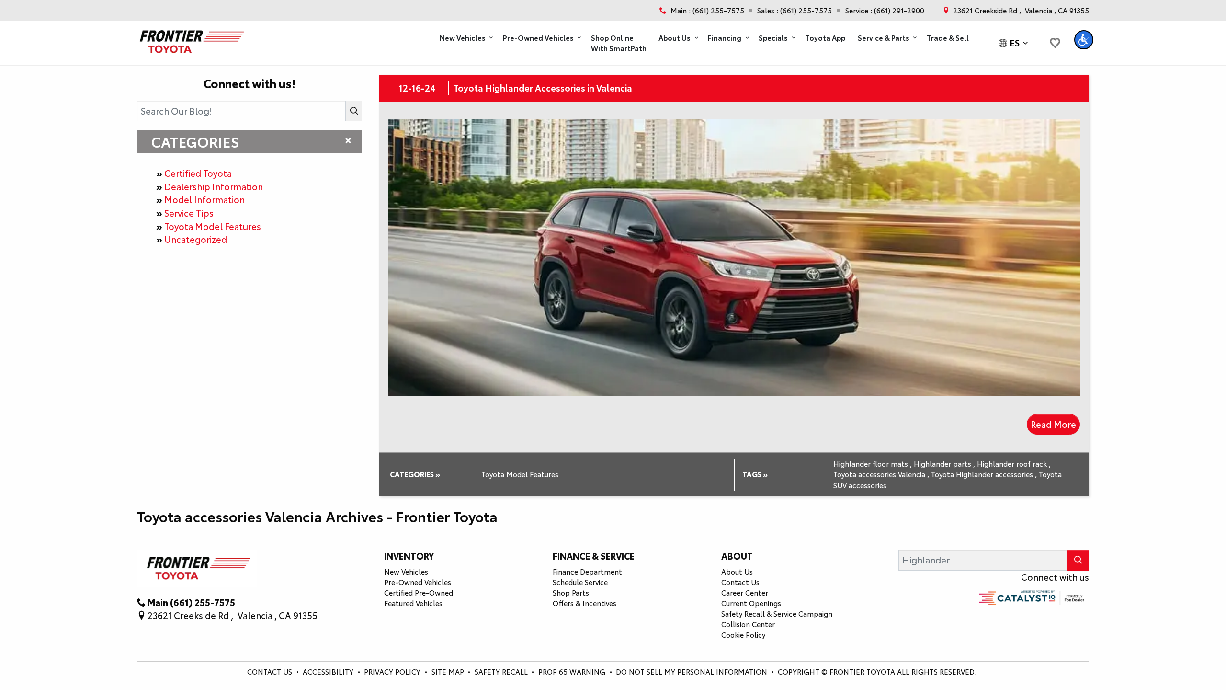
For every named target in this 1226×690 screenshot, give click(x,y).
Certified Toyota (198, 173)
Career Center (744, 592)
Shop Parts (571, 592)
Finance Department (587, 571)
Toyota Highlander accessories (984, 474)
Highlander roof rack (1014, 464)
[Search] (354, 111)
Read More (1053, 424)
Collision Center (748, 624)
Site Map (448, 672)
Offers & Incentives (584, 603)
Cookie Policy (743, 635)
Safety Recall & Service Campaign (776, 614)
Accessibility (329, 672)
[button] (465, 38)
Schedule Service (580, 582)
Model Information (204, 199)
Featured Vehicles (413, 603)
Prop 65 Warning (571, 672)
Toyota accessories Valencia (881, 474)
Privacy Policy (393, 672)
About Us (737, 571)
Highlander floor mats (872, 464)
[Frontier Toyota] (190, 39)
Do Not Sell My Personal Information (692, 672)
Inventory (409, 556)
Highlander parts (944, 464)
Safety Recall (502, 672)
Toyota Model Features (212, 226)
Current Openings (751, 603)
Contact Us (740, 582)
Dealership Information (213, 186)
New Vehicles (406, 571)
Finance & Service (594, 556)
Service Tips (189, 213)
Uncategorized (195, 239)
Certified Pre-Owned (418, 592)
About (737, 556)
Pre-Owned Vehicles (417, 582)
